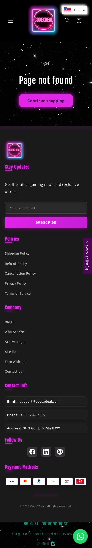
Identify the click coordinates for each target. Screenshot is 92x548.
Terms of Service (18, 293)
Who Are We (14, 331)
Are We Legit (15, 342)
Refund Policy (16, 263)
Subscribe (46, 222)
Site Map (11, 351)
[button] (11, 20)
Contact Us (14, 371)
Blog (8, 322)
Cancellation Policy (20, 273)
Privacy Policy (15, 283)
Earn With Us (15, 361)
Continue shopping (46, 100)
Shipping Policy (17, 253)
